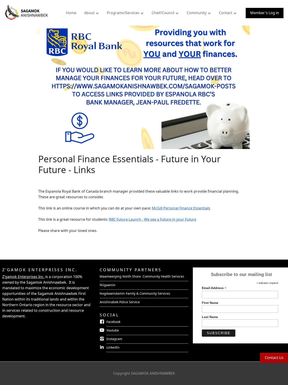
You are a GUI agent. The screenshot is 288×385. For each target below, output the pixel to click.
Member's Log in (264, 12)
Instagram (114, 339)
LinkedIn (112, 347)
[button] (92, 14)
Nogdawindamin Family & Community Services (135, 293)
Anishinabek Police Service (120, 302)
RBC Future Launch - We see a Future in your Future (152, 219)
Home (71, 12)
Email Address (214, 288)
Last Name (210, 317)
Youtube (112, 330)
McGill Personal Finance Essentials (181, 208)
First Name (210, 303)
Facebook (113, 322)
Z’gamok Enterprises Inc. (23, 276)
